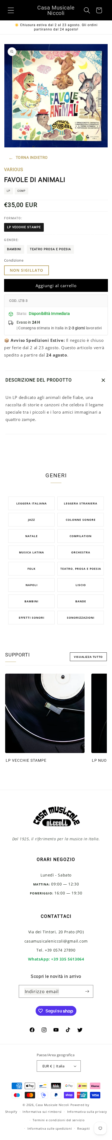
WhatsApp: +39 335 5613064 (56, 959)
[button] (10, 10)
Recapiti (83, 1128)
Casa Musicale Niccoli (52, 1105)
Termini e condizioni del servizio (59, 1120)
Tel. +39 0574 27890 (55, 950)
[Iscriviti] (87, 991)
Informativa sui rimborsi (42, 1112)
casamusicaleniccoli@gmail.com (56, 941)
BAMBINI (14, 249)
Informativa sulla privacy (87, 1112)
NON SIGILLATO (26, 270)
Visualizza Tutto (88, 657)
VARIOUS (13, 169)
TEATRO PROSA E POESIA (50, 249)
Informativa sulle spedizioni (49, 1128)
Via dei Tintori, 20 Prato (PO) (56, 931)
